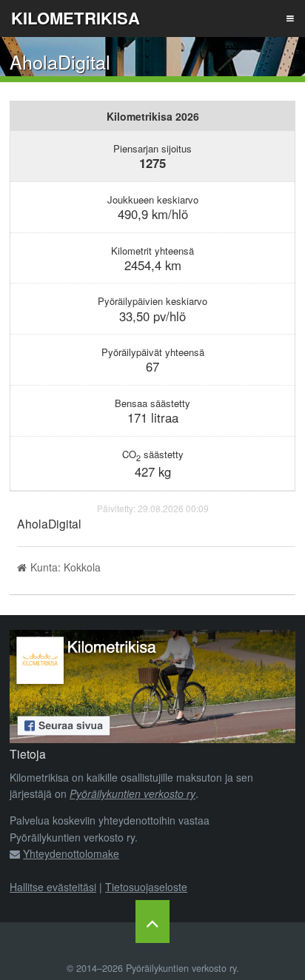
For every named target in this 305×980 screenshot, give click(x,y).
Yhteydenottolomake (71, 853)
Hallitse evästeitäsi (53, 886)
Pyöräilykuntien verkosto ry (132, 793)
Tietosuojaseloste (146, 886)
